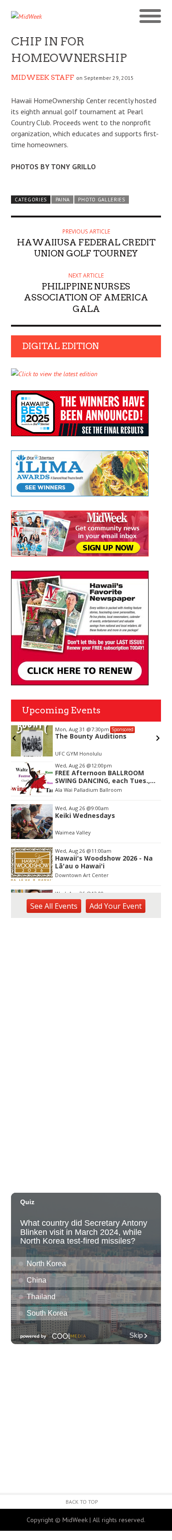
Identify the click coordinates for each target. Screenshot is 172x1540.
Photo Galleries (101, 199)
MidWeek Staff (42, 77)
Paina (62, 199)
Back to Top (82, 1501)
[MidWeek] (48, 16)
